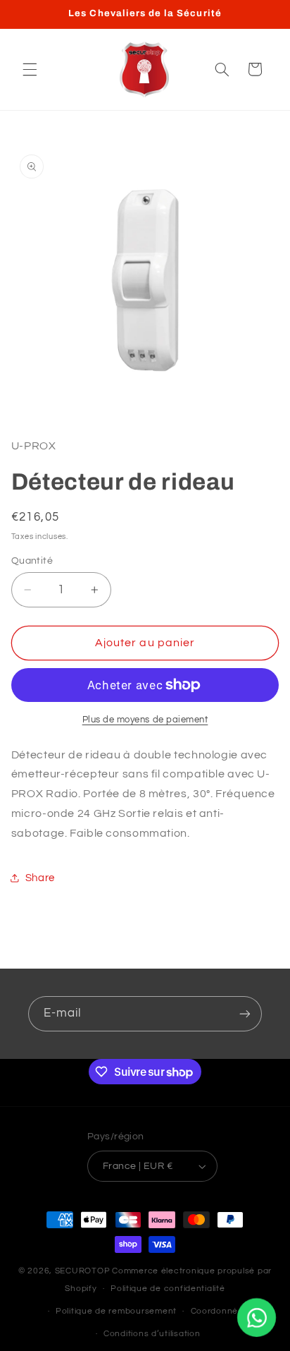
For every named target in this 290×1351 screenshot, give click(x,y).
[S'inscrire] (245, 1013)
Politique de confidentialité (168, 1288)
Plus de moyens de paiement (145, 720)
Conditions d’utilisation (152, 1334)
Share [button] (40, 878)
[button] (29, 69)
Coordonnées (219, 1311)
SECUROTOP (83, 1271)
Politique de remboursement (116, 1311)
